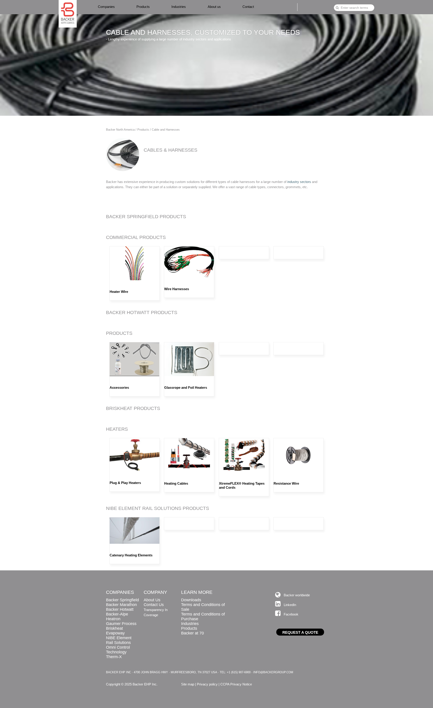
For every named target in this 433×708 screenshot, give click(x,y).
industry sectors (299, 182)
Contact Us (154, 604)
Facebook (291, 614)
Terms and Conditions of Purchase (203, 616)
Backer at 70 (192, 633)
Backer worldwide (297, 595)
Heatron (113, 619)
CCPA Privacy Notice (236, 684)
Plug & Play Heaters (125, 483)
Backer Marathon (121, 604)
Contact (248, 7)
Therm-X (114, 657)
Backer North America (120, 129)
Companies (106, 7)
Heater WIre (119, 292)
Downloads (191, 600)
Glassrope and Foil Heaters (185, 387)
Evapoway (115, 633)
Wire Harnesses (176, 289)
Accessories (119, 387)
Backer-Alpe (117, 614)
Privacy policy (207, 684)
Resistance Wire (286, 483)
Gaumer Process (121, 623)
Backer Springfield (122, 600)
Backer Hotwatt (120, 609)
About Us (152, 600)
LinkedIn (290, 605)
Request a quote (300, 632)
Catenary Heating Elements (131, 555)
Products (143, 7)
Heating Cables (176, 483)
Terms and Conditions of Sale (203, 607)
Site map (187, 684)
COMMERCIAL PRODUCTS (136, 237)
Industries (178, 7)
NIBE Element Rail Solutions (118, 640)
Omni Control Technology (118, 649)
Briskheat (114, 628)
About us (214, 7)
